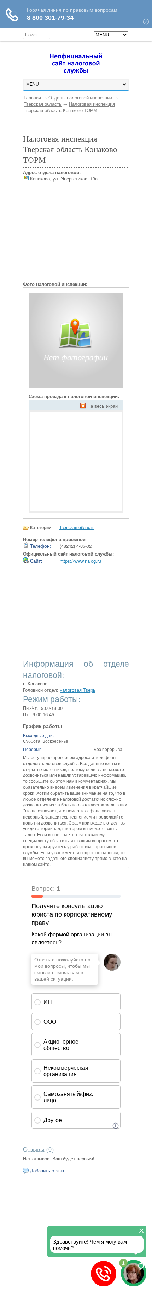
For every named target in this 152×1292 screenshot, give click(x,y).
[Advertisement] (76, 237)
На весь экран (102, 405)
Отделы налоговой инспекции (80, 97)
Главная (32, 97)
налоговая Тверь (77, 690)
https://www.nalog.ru (80, 560)
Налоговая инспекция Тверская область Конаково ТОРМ (69, 107)
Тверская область (43, 104)
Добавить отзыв (47, 1170)
